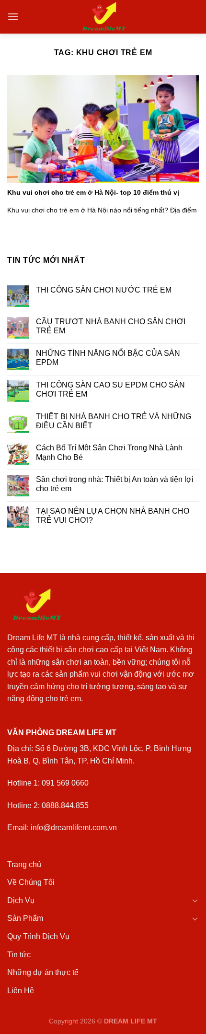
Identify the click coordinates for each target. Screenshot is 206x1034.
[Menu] (13, 16)
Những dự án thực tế (43, 972)
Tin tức (19, 955)
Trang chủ (24, 864)
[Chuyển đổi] (195, 900)
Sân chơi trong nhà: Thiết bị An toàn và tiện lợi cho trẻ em (115, 484)
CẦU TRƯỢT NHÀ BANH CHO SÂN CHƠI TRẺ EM (110, 326)
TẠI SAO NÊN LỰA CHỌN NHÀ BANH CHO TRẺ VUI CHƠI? (112, 515)
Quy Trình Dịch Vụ (38, 936)
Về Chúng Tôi (31, 882)
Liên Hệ (20, 991)
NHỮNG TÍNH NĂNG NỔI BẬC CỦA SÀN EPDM (108, 357)
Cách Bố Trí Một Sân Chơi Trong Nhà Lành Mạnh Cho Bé (109, 452)
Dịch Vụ (20, 900)
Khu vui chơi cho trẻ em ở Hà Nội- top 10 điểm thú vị (93, 192)
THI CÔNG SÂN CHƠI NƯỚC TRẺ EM (104, 290)
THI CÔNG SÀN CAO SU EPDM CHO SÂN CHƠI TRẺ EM (110, 389)
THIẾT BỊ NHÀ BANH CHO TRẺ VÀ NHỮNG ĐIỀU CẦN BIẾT (113, 421)
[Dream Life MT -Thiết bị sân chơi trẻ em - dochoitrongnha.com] (103, 16)
